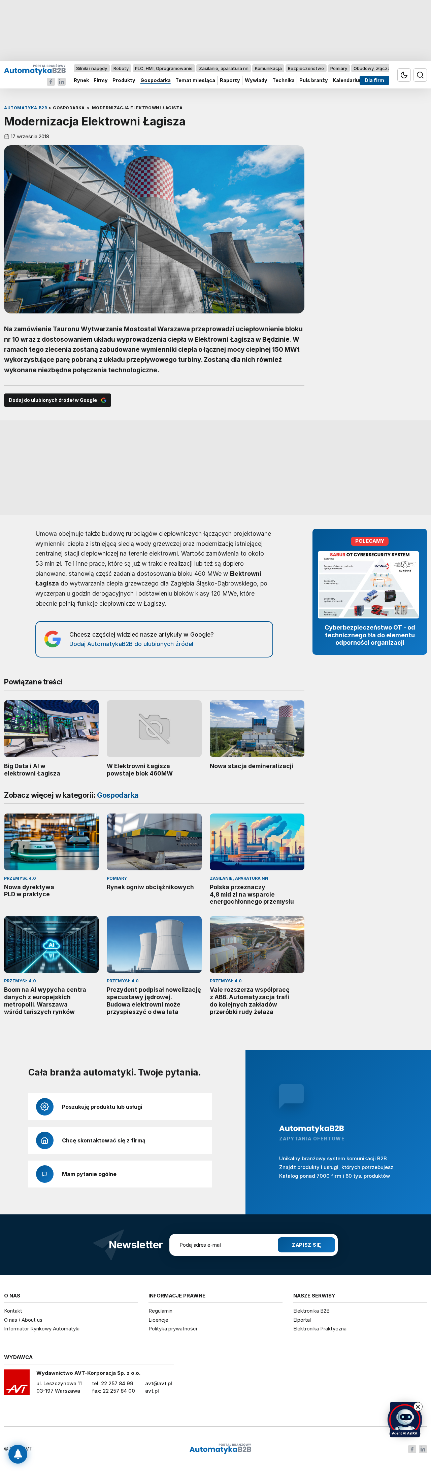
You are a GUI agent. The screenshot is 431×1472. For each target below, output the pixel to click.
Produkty (123, 80)
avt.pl (152, 1391)
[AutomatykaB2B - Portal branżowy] (35, 69)
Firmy (101, 80)
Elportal (302, 1320)
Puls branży (313, 80)
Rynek (81, 80)
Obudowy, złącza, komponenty (386, 68)
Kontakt (13, 1311)
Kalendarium (348, 80)
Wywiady (256, 80)
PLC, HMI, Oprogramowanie (164, 68)
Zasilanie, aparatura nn (223, 68)
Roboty (121, 68)
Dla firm (374, 80)
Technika (283, 80)
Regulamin (160, 1311)
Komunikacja (268, 68)
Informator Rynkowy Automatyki (41, 1328)
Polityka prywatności (172, 1328)
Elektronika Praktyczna (319, 1328)
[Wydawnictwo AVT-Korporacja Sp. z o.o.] (17, 1384)
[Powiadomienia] (17, 1454)
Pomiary (338, 68)
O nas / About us (23, 1320)
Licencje (158, 1320)
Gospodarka (155, 80)
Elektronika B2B (311, 1311)
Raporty (230, 80)
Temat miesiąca (195, 80)
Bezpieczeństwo (306, 68)
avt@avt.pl (158, 1383)
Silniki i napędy (91, 68)
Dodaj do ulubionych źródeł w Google (53, 400)
